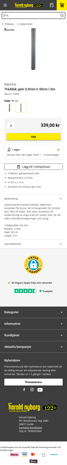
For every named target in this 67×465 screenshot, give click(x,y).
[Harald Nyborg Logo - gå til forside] (29, 5)
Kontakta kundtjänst (30, 427)
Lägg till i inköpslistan (36, 167)
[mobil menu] (5, 5)
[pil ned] (62, 312)
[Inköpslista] (52, 5)
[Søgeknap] (62, 15)
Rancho (10, 84)
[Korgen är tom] (62, 5)
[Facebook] (24, 389)
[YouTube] (40, 389)
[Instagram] (32, 389)
